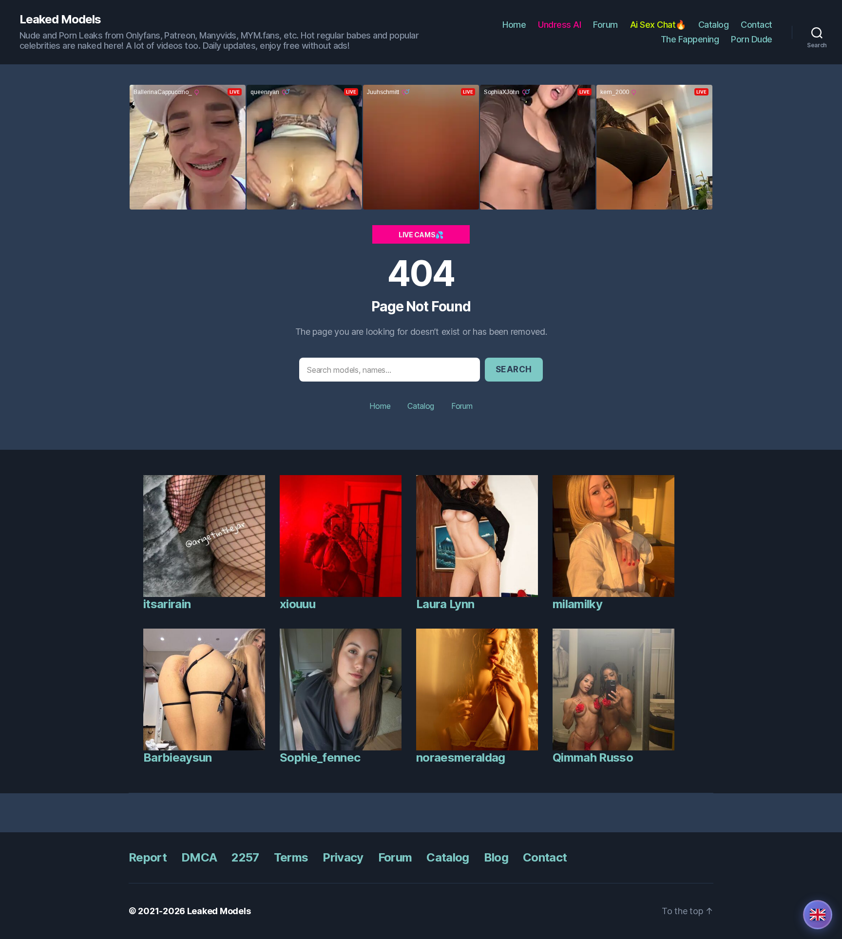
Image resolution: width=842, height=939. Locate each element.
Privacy (343, 857)
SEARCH (514, 369)
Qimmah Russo (593, 757)
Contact (756, 24)
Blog (496, 857)
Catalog (713, 24)
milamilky (577, 604)
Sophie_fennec (320, 757)
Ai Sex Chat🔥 (658, 24)
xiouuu (297, 604)
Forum (605, 24)
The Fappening (690, 39)
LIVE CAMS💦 (421, 234)
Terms (291, 857)
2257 (245, 857)
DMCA (199, 857)
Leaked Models (60, 19)
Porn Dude (751, 39)
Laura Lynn (445, 604)
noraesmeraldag (460, 757)
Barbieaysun (177, 757)
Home (514, 24)
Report (148, 857)
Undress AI (559, 24)
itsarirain (167, 604)
